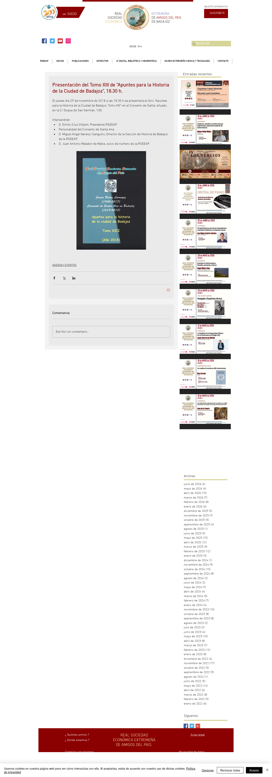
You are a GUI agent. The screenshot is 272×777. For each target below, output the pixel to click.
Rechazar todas (230, 770)
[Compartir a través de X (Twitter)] (64, 278)
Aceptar (254, 770)
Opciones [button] (208, 770)
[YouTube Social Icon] (60, 40)
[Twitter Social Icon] (52, 40)
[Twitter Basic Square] (192, 726)
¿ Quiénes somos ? (77, 735)
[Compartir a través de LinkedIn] (74, 278)
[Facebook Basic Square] (186, 726)
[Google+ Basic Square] (198, 726)
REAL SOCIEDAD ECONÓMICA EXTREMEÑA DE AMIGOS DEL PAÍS (134, 740)
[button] (60, 61)
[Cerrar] (267, 770)
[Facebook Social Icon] (44, 40)
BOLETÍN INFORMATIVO (216, 6)
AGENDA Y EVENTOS (64, 265)
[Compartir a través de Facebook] (54, 278)
